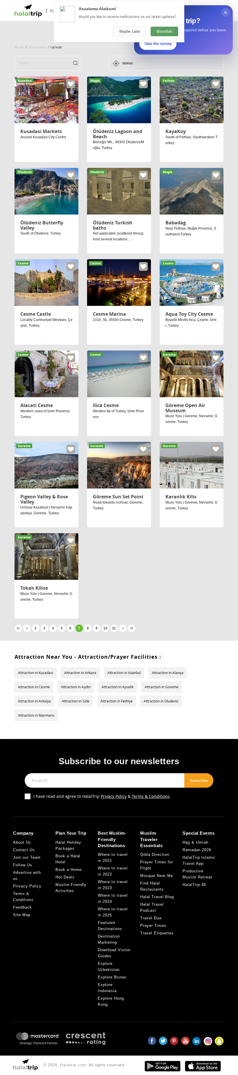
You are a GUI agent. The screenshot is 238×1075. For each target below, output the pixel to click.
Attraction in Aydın (76, 686)
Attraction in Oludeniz (161, 701)
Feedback (22, 907)
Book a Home (68, 869)
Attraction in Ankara (80, 672)
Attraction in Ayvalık (118, 686)
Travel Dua (150, 918)
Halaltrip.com (73, 1065)
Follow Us (22, 865)
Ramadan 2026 (197, 850)
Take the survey (158, 43)
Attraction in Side (75, 701)
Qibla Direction (154, 854)
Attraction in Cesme (34, 686)
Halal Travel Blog (157, 897)
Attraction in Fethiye (116, 701)
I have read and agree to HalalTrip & (101, 796)
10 (105, 628)
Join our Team (27, 857)
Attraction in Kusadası (35, 672)
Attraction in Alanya (167, 672)
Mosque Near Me (156, 876)
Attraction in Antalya (34, 701)
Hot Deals (65, 877)
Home (19, 47)
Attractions (37, 47)
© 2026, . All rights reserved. (84, 1065)
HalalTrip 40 (194, 884)
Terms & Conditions (151, 796)
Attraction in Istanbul (124, 672)
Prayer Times (153, 925)
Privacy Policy (114, 796)
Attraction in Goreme (161, 686)
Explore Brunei (112, 977)
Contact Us (24, 850)
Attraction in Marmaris (36, 715)
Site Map (21, 915)
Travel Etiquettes (157, 933)
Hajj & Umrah (195, 842)
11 (114, 628)
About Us (22, 842)
